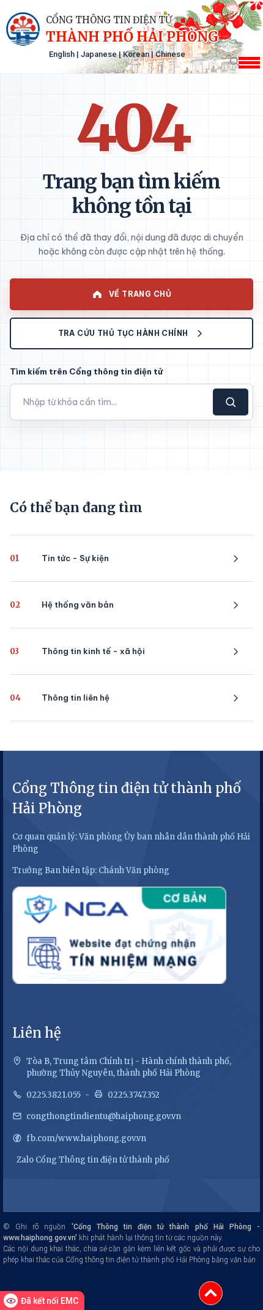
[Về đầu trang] (211, 1293)
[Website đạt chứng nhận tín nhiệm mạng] (119, 935)
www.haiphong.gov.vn (39, 1238)
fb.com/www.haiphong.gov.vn (86, 1138)
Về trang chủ (140, 294)
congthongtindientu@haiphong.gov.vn (103, 1116)
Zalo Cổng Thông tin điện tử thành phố (93, 1160)
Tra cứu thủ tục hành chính (123, 333)
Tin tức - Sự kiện (59, 558)
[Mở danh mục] (249, 62)
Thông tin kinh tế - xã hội (77, 651)
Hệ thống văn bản (62, 605)
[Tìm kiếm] (234, 61)
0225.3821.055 (53, 1095)
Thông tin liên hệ (59, 698)
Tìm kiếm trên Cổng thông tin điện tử (86, 371)
